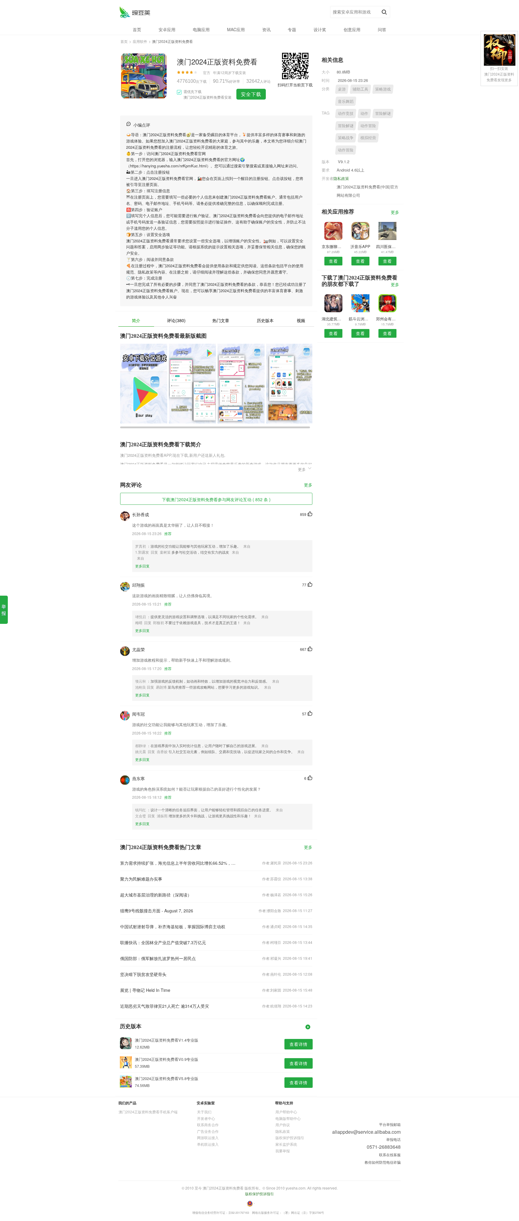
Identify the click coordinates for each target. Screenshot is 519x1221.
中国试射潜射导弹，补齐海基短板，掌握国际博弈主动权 (172, 926)
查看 (333, 261)
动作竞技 (346, 113)
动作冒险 (368, 125)
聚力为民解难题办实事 (141, 879)
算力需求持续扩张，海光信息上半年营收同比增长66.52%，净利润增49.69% (177, 863)
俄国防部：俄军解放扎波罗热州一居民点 (158, 958)
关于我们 (204, 1111)
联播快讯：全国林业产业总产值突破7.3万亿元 (163, 942)
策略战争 (346, 137)
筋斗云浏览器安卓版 (360, 319)
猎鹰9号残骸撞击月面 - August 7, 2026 (156, 911)
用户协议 (282, 1124)
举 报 (4, 609)
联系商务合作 (208, 1124)
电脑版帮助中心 (288, 1118)
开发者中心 (206, 1118)
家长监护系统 (286, 1144)
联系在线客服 (390, 1154)
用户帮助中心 (286, 1111)
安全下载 (251, 94)
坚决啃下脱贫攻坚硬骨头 (143, 974)
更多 (308, 485)
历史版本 (265, 320)
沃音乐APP (360, 246)
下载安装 (239, 72)
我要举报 (282, 1150)
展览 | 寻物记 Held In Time (145, 990)
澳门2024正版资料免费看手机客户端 (148, 1111)
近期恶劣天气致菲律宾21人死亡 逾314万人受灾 (164, 1006)
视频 (301, 320)
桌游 (342, 89)
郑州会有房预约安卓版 (387, 319)
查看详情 (299, 1044)
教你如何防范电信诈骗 (383, 1162)
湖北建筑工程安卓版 (333, 319)
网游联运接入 (208, 1137)
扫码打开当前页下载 (295, 85)
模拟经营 (368, 137)
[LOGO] (134, 12)
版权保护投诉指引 (289, 1137)
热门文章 (220, 320)
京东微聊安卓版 (333, 246)
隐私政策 (341, 178)
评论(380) (176, 320)
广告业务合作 (208, 1131)
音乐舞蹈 (346, 101)
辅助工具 (360, 89)
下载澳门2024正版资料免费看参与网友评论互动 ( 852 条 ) (216, 499)
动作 (364, 113)
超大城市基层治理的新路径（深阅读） (156, 895)
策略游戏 (383, 89)
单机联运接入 (208, 1144)
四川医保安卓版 (387, 246)
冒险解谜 (383, 113)
